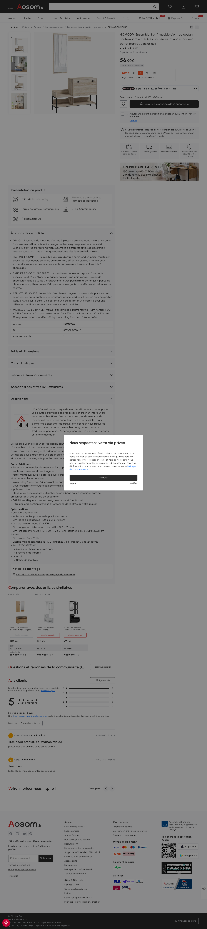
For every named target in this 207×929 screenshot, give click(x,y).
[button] (6, 922)
